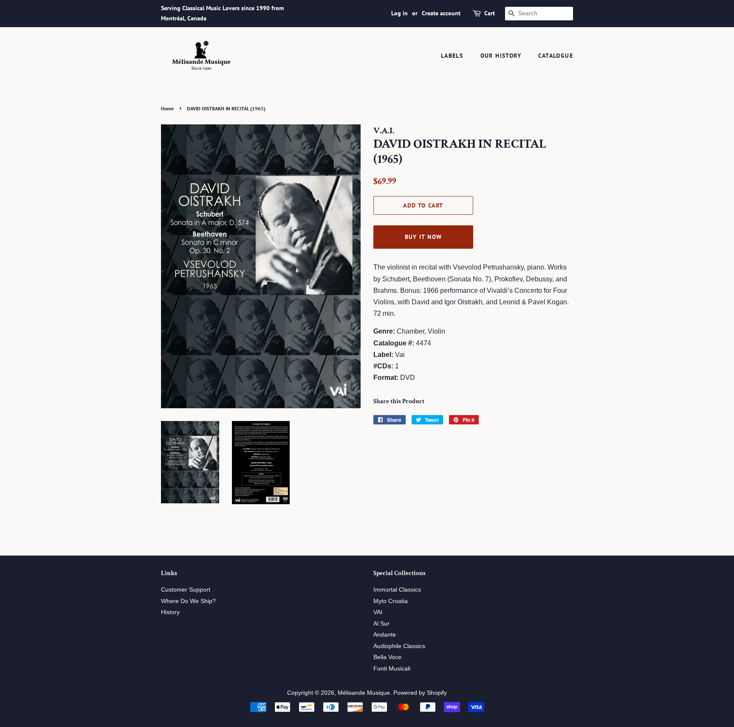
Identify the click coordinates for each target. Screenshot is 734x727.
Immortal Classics (397, 590)
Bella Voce (387, 657)
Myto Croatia (390, 601)
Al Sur (381, 623)
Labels (452, 55)
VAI (377, 612)
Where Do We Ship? (188, 601)
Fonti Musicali (391, 668)
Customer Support (185, 590)
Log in (399, 13)
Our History (500, 55)
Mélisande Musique (364, 693)
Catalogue (555, 55)
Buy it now (423, 237)
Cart (489, 13)
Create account (441, 13)
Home (167, 108)
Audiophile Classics (399, 646)
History (170, 612)
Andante (384, 635)
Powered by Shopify (420, 693)
